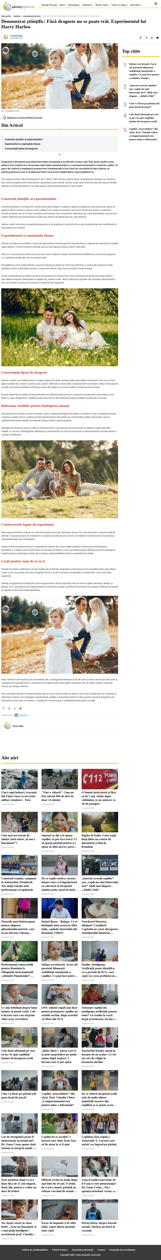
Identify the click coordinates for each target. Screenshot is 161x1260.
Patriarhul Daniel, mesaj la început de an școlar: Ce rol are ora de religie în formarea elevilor (99, 1056)
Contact (101, 1250)
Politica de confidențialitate (35, 1250)
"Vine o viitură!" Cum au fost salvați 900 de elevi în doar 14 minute (58, 796)
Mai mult (135, 5)
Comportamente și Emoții (32, 16)
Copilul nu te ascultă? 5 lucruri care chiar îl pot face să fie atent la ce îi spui (59, 1140)
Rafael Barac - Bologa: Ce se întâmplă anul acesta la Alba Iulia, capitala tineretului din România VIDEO (59, 927)
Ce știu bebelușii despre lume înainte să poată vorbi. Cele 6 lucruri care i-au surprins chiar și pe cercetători (19, 1013)
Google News (23, 715)
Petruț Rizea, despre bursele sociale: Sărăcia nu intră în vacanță (99, 1226)
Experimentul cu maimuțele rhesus (22, 144)
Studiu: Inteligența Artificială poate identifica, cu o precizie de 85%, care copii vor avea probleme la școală (98, 970)
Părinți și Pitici (6, 16)
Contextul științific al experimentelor (24, 139)
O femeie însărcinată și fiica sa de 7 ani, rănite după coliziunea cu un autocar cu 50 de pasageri (99, 798)
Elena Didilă (17, 36)
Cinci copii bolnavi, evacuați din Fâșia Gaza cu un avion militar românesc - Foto (18, 796)
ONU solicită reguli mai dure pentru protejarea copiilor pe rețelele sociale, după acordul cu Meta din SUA (60, 1013)
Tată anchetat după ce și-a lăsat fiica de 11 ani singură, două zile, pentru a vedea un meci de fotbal (18, 1185)
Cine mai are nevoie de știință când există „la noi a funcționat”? (18, 839)
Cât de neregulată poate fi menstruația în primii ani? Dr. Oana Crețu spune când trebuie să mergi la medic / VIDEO (18, 1142)
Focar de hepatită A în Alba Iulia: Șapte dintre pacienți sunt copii (59, 1226)
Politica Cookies (60, 1250)
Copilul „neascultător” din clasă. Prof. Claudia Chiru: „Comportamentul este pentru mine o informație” (58, 1099)
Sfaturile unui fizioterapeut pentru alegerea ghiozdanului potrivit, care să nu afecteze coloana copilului (18, 927)
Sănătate (86, 5)
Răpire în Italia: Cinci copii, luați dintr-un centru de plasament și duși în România (99, 841)
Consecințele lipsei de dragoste (21, 148)
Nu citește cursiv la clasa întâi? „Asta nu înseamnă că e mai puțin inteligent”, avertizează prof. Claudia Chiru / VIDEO (19, 1228)
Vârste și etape (118, 5)
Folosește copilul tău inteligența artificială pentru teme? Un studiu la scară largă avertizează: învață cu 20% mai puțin (99, 1013)
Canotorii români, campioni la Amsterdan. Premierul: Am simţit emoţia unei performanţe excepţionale (18, 884)
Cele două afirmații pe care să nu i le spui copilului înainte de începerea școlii (18, 1054)
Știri (61, 5)
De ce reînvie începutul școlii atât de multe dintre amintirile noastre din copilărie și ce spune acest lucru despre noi (99, 1099)
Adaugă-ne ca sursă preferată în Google (24, 117)
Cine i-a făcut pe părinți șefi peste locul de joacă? (18, 1095)
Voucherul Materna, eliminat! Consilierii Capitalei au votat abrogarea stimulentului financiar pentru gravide (100, 927)
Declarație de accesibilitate (122, 1250)
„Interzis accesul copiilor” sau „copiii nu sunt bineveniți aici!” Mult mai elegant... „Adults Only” (100, 884)
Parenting (73, 5)
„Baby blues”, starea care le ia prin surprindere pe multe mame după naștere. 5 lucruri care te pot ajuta (59, 1056)
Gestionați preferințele (82, 1250)
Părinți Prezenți (49, 5)
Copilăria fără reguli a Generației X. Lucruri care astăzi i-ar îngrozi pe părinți (99, 1140)
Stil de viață (101, 5)
